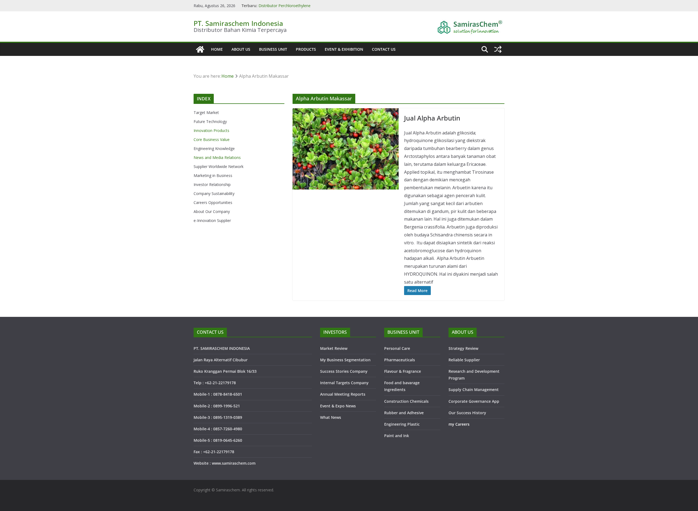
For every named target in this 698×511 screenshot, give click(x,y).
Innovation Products (211, 130)
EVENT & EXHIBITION (344, 49)
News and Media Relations (217, 157)
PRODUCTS (306, 49)
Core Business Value (212, 139)
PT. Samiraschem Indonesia (238, 23)
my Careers (459, 424)
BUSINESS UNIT (273, 49)
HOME (217, 49)
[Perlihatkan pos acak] (497, 49)
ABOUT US (240, 49)
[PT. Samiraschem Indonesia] (200, 49)
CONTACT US (384, 49)
